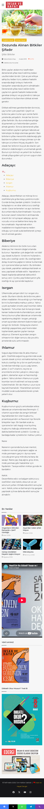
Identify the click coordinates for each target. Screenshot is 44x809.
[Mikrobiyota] (32, 544)
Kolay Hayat (20, 40)
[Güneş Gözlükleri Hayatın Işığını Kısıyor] (11, 544)
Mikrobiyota (28, 552)
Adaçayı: (10, 175)
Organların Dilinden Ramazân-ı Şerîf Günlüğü (10, 530)
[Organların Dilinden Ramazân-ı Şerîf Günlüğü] (11, 520)
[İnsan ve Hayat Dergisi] (14, 5)
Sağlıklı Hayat (8, 40)
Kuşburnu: (11, 190)
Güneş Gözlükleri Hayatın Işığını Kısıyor (11, 553)
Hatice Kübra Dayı (10, 59)
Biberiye (10, 179)
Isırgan (9, 183)
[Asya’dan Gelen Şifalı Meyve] (32, 520)
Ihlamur (9, 187)
